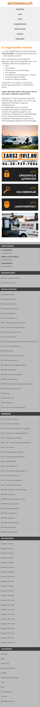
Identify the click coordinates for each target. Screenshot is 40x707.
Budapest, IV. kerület (7, 558)
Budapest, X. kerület (7, 586)
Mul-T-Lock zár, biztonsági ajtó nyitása (13, 327)
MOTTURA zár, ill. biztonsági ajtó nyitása (13, 365)
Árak (20, 19)
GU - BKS (4, 696)
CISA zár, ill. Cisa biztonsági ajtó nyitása (13, 407)
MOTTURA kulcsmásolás (8, 370)
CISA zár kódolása (6, 403)
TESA (2, 682)
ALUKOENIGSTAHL (7, 692)
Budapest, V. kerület (7, 562)
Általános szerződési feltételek (10, 278)
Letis (20, 14)
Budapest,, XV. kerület (8, 610)
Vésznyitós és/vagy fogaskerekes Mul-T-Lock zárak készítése (19, 341)
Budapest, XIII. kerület (7, 600)
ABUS (3, 659)
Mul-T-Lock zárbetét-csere (9, 318)
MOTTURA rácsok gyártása (9, 379)
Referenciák (20, 29)
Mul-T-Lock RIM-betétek (8, 461)
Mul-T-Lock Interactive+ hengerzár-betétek (14, 433)
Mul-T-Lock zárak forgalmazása (11, 346)
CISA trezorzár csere (7, 398)
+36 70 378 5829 (6, 266)
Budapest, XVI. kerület (8, 614)
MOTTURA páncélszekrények (10, 523)
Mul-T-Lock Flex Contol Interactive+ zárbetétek (15, 428)
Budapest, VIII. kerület (7, 577)
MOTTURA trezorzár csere (9, 360)
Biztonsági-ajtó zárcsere (8, 299)
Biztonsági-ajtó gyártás (8, 313)
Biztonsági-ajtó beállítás (8, 304)
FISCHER (3, 673)
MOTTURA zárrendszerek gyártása (12, 374)
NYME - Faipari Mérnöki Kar (9, 678)
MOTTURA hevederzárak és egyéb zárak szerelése (16, 384)
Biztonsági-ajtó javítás (8, 294)
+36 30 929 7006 (6, 253)
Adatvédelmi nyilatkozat (8, 283)
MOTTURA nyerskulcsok (8, 527)
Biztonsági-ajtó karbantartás (10, 309)
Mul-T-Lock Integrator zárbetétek (11, 438)
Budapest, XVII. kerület (8, 619)
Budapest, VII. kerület (7, 572)
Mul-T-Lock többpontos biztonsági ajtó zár (14, 471)
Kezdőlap (20, 9)
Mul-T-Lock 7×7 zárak (7, 447)
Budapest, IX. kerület (7, 581)
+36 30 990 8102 (6, 260)
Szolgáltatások (20, 24)
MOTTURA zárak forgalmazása (10, 389)
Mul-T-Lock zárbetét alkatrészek (11, 485)
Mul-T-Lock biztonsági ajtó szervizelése (13, 323)
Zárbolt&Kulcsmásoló (7, 701)
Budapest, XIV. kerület (8, 605)
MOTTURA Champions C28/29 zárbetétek (14, 490)
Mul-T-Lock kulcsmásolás (9, 337)
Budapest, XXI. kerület (8, 638)
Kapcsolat (20, 39)
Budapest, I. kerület (7, 544)
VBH (2, 687)
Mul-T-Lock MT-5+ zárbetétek (10, 424)
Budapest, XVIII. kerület (8, 624)
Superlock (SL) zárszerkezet (9, 419)
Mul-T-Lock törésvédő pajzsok (10, 475)
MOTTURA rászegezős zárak (10, 504)
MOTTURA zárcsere (7, 351)
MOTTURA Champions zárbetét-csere (12, 356)
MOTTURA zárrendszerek (9, 513)
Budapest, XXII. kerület (8, 642)
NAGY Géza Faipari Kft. (8, 668)
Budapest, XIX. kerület (8, 628)
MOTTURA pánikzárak (8, 518)
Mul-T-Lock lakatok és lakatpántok (11, 480)
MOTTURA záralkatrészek (9, 532)
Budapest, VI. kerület (7, 567)
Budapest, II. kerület (7, 548)
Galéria (20, 34)
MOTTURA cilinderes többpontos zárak (13, 499)
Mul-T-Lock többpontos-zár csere (11, 332)
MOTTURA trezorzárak (8, 494)
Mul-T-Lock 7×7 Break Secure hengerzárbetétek (16, 443)
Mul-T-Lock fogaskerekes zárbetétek (12, 452)
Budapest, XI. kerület (7, 591)
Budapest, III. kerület (7, 553)
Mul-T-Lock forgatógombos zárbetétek (13, 457)
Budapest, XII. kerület (7, 595)
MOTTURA (4, 654)
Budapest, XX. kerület (7, 633)
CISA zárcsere (5, 393)
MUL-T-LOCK (5, 664)
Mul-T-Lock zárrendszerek (9, 466)
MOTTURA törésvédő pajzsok (10, 508)
